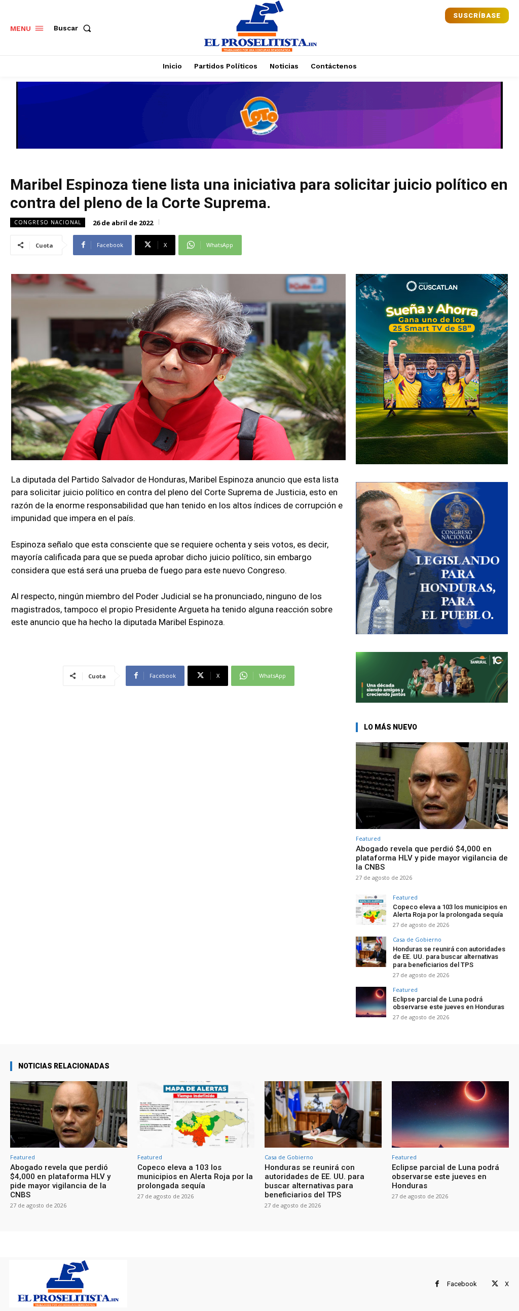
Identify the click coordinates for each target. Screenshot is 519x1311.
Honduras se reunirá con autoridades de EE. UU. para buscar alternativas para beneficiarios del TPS (449, 957)
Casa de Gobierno (417, 939)
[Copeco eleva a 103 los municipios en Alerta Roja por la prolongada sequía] (371, 909)
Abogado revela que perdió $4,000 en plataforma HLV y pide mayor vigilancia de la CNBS (432, 858)
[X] (495, 1284)
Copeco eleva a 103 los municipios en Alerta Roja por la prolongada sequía (450, 911)
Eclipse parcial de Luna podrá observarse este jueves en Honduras (448, 1003)
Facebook (462, 1284)
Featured (368, 838)
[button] (74, 28)
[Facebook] (437, 1284)
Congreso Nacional (47, 222)
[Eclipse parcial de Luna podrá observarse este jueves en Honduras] (371, 1002)
